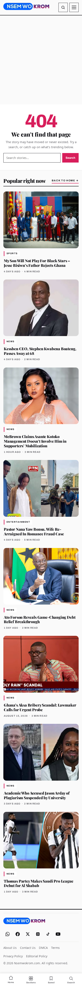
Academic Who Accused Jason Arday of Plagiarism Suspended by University (37, 795)
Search (70, 157)
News (11, 341)
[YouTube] (58, 934)
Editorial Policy (36, 956)
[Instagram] (38, 934)
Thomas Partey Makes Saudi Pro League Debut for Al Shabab (38, 883)
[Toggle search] (63, 7)
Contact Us (28, 948)
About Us (10, 948)
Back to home (65, 180)
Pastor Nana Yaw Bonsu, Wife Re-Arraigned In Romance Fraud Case (34, 531)
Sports (12, 253)
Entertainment (18, 522)
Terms (55, 948)
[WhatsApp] (7, 934)
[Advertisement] (41, 60)
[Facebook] (17, 934)
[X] (28, 934)
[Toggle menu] (74, 7)
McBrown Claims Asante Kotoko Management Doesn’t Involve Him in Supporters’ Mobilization (35, 441)
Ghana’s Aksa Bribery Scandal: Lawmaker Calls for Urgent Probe (40, 707)
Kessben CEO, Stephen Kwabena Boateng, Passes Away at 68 (40, 351)
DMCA (43, 948)
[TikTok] (48, 934)
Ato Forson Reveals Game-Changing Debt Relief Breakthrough (39, 619)
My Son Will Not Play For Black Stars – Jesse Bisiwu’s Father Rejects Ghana (37, 263)
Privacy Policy (13, 956)
